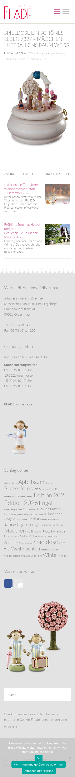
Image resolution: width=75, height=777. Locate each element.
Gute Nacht (21, 519)
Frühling (10, 514)
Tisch (7, 549)
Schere (15, 536)
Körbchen (60, 525)
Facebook (8, 583)
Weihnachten (25, 548)
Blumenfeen (17, 488)
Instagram (18, 583)
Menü (57, 11)
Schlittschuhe (36, 536)
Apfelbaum (31, 481)
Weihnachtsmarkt (49, 549)
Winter (50, 555)
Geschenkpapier (25, 514)
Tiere (62, 543)
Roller (7, 536)
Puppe (46, 531)
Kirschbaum (47, 525)
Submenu (65, 11)
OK (39, 758)
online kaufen (19, 404)
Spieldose (45, 541)
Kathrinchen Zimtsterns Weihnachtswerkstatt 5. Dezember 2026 (21, 188)
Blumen (48, 482)
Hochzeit (44, 519)
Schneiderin (51, 536)
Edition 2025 (51, 495)
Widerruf (10, 727)
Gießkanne (39, 514)
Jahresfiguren (17, 524)
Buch (34, 489)
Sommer (11, 542)
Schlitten (24, 536)
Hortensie (55, 519)
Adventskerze (11, 482)
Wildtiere (36, 555)
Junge (35, 525)
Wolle (62, 555)
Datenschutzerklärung (39, 770)
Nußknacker (34, 531)
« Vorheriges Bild (19, 174)
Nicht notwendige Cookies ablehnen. (39, 764)
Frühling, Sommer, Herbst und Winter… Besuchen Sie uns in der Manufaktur (22, 230)
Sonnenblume (26, 543)
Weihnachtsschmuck (17, 555)
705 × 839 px (36, 53)
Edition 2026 (21, 502)
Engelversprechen (13, 509)
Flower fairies (49, 508)
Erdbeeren (29, 509)
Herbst (33, 518)
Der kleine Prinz (47, 489)
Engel (45, 502)
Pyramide (58, 531)
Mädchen (15, 530)
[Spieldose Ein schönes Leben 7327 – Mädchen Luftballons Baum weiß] (37, 147)
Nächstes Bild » (57, 174)
